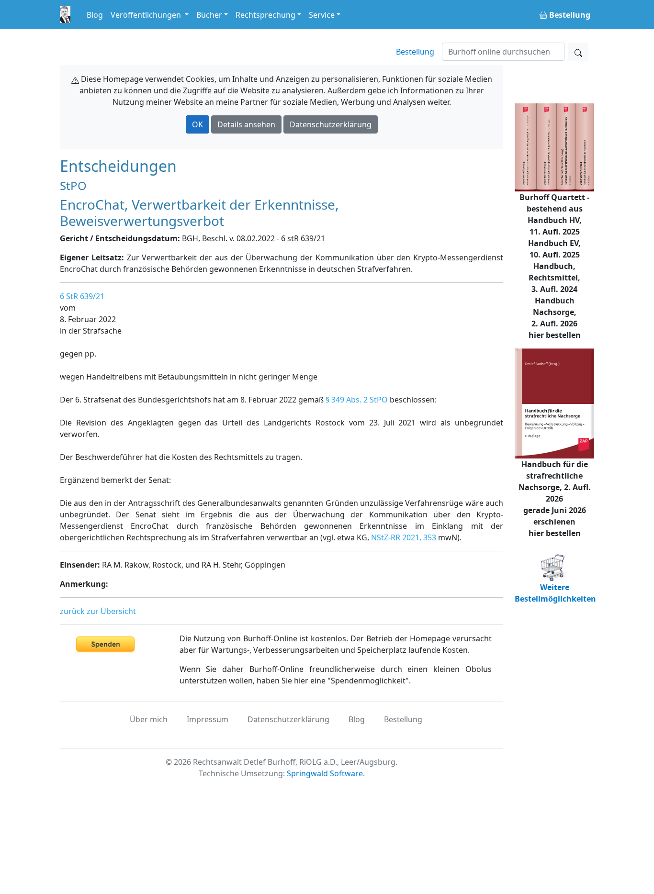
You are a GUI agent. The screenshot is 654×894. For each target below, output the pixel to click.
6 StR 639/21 (82, 296)
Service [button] (322, 15)
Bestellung (415, 51)
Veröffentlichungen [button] (147, 15)
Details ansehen (246, 124)
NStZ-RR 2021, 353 (403, 537)
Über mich (149, 719)
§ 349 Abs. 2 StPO (357, 399)
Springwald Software (325, 773)
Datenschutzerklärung (331, 124)
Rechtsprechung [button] (265, 15)
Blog (95, 15)
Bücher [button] (209, 15)
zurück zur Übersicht (98, 611)
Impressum (207, 719)
